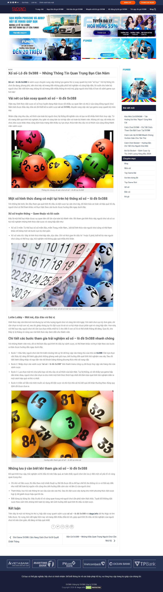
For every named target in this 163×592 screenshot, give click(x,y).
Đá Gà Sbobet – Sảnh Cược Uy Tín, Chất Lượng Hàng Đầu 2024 (137, 152)
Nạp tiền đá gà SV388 (55, 9)
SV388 (68, 584)
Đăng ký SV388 (79, 584)
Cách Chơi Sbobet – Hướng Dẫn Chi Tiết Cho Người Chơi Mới (137, 144)
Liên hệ (34, 2)
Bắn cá (127, 192)
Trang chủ (39, 9)
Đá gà (126, 196)
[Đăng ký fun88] (139, 84)
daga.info (93, 513)
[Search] (155, 9)
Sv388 (99, 353)
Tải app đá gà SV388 (138, 9)
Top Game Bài (130, 173)
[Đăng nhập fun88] (119, 49)
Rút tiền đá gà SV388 (75, 9)
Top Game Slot (130, 182)
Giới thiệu (25, 2)
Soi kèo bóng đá (131, 178)
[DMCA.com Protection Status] (93, 587)
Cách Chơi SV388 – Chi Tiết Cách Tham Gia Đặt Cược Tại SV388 (138, 129)
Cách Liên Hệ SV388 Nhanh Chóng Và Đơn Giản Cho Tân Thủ (138, 136)
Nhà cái (127, 168)
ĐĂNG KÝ (127, 2)
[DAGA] (19, 9)
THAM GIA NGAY (147, 2)
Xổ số (126, 187)
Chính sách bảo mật (46, 2)
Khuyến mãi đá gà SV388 (95, 9)
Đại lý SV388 (91, 584)
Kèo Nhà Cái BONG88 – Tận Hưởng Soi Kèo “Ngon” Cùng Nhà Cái (138, 119)
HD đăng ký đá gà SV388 (117, 9)
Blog (152, 9)
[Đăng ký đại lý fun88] (44, 26)
